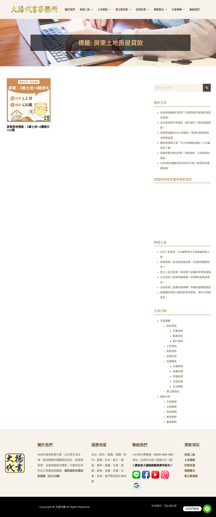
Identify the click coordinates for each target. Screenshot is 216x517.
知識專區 (172, 361)
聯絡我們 (194, 9)
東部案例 (172, 416)
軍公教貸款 (121, 9)
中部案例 (172, 401)
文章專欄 (177, 9)
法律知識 (178, 381)
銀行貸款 (178, 341)
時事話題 (178, 376)
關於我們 (70, 9)
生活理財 (178, 386)
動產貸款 (178, 336)
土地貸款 (103, 9)
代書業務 (178, 366)
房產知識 (178, 371)
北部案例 (172, 406)
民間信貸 (141, 9)
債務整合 (159, 9)
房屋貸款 (172, 351)
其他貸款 (172, 325)
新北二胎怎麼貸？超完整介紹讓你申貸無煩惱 (185, 272)
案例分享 (165, 396)
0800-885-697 (164, 454)
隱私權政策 (170, 505)
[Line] (207, 509)
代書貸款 (178, 330)
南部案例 (172, 411)
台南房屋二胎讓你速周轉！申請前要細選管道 (185, 287)
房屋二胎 (85, 9)
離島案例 (172, 421)
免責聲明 (156, 505)
